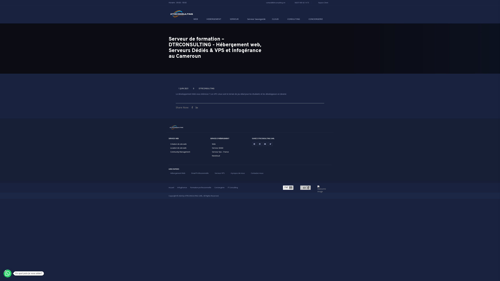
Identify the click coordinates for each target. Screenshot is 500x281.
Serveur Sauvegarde (256, 19)
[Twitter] (270, 144)
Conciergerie (219, 187)
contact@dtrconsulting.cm (275, 3)
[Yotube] (265, 144)
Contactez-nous (257, 173)
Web (214, 144)
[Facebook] (254, 144)
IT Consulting (233, 187)
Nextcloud (216, 156)
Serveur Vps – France (220, 152)
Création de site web (178, 144)
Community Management (180, 152)
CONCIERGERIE (316, 19)
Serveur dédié (217, 148)
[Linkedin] (259, 144)
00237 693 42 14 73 (301, 3)
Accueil (171, 187)
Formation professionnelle (200, 187)
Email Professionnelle (200, 173)
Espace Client (323, 3)
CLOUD (275, 19)
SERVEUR (234, 19)
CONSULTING (293, 19)
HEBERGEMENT (214, 19)
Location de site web (178, 148)
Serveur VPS (220, 173)
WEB (195, 19)
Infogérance (182, 187)
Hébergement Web (177, 173)
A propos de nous (238, 173)
